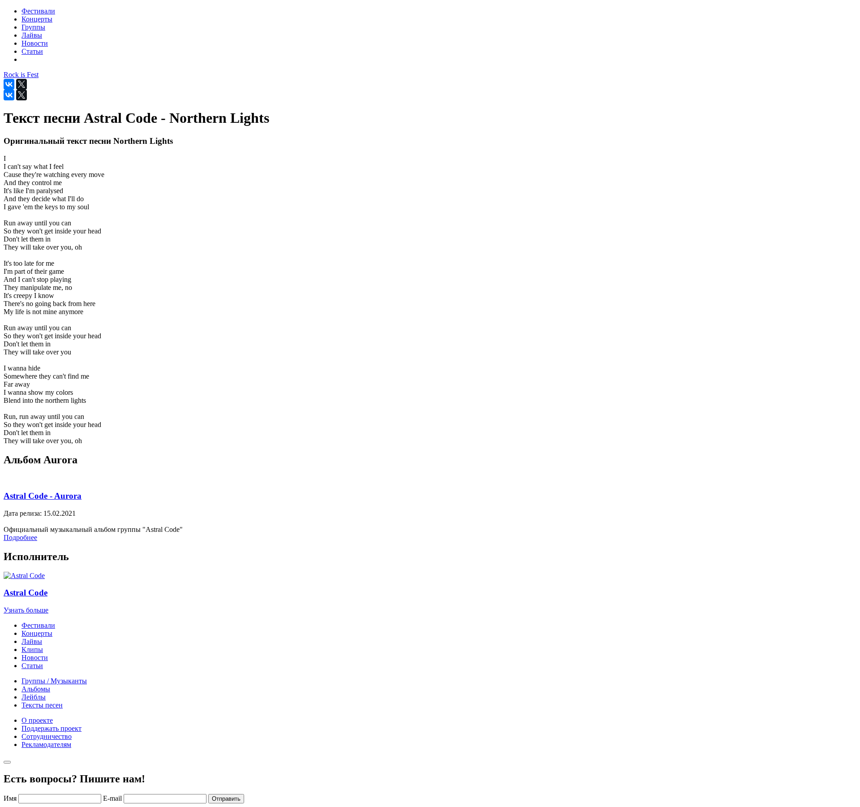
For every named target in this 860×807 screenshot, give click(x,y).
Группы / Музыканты (54, 681)
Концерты (37, 633)
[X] (21, 84)
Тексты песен (42, 705)
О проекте (37, 720)
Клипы (32, 649)
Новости (35, 657)
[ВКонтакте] (9, 84)
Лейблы (34, 697)
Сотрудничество (47, 736)
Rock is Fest (21, 74)
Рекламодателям (46, 744)
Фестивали (38, 625)
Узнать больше (26, 610)
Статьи (32, 665)
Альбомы (36, 689)
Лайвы (32, 641)
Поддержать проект (52, 728)
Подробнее (20, 537)
